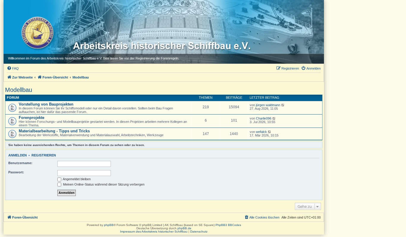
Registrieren (44, 155)
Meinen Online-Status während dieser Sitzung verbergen (103, 184)
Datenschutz (198, 231)
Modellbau (18, 90)
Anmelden (17, 155)
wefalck (261, 132)
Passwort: (16, 172)
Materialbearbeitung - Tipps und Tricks (54, 131)
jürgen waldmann (268, 105)
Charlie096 (263, 118)
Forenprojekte (31, 117)
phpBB (109, 225)
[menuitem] (13, 68)
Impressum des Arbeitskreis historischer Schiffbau (154, 231)
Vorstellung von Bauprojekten (46, 104)
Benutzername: (20, 163)
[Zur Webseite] (37, 32)
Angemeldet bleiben (76, 179)
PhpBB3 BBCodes (228, 225)
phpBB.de (184, 228)
